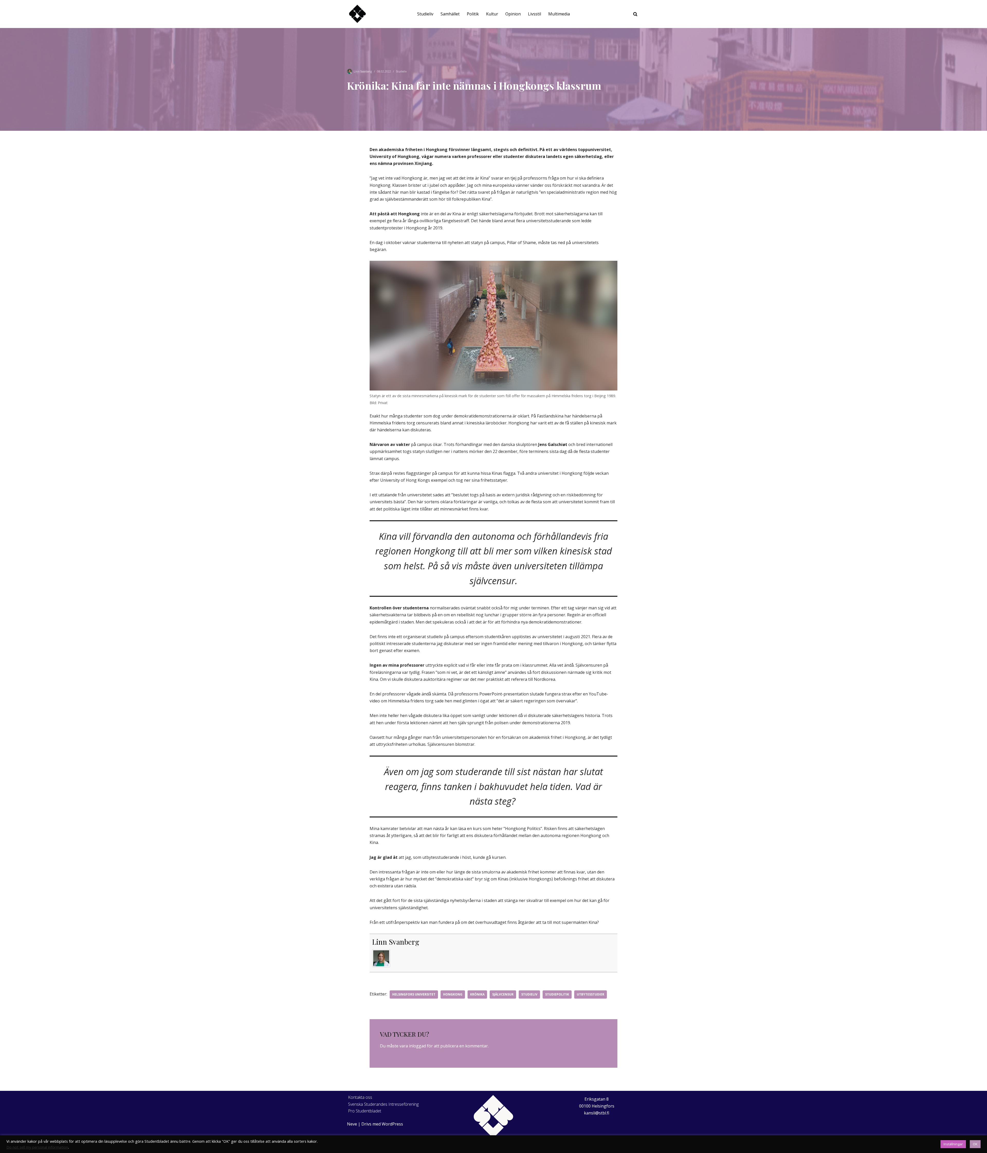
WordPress (392, 1124)
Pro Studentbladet (364, 1111)
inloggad (417, 1046)
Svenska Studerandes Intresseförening (383, 1104)
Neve (352, 1124)
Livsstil (534, 14)
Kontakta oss (360, 1097)
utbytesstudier (590, 994)
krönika (477, 994)
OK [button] (975, 1144)
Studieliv (425, 14)
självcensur (503, 994)
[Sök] (635, 14)
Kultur (492, 14)
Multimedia (559, 14)
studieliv (529, 994)
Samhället (450, 14)
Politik (473, 14)
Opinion (513, 14)
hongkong (452, 994)
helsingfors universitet (413, 994)
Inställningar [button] (953, 1144)
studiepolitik (557, 994)
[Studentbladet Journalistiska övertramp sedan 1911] (357, 14)
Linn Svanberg (363, 71)
